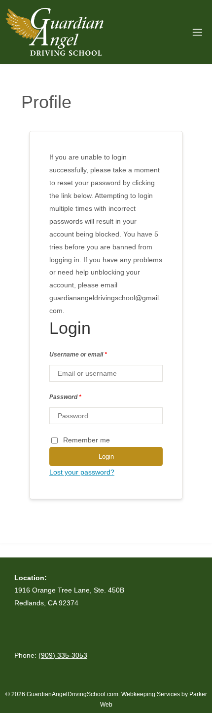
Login (106, 456)
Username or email (78, 354)
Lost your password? (81, 472)
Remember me (86, 440)
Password (65, 397)
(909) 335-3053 (62, 655)
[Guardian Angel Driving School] (54, 32)
